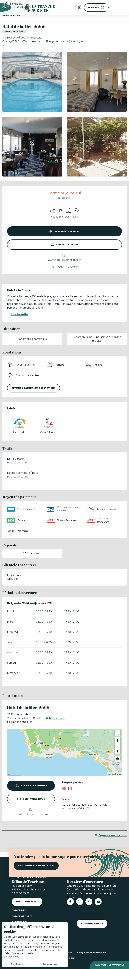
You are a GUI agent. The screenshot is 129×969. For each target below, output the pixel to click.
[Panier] (80, 8)
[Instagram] (79, 902)
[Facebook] (70, 902)
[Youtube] (98, 902)
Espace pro (19, 910)
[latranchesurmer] (36, 7)
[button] (32, 82)
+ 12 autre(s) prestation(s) (64, 216)
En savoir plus (11, 956)
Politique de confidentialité (91, 952)
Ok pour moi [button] (50, 964)
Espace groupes (22, 916)
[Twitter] (88, 902)
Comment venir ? (92, 923)
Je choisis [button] (17, 964)
